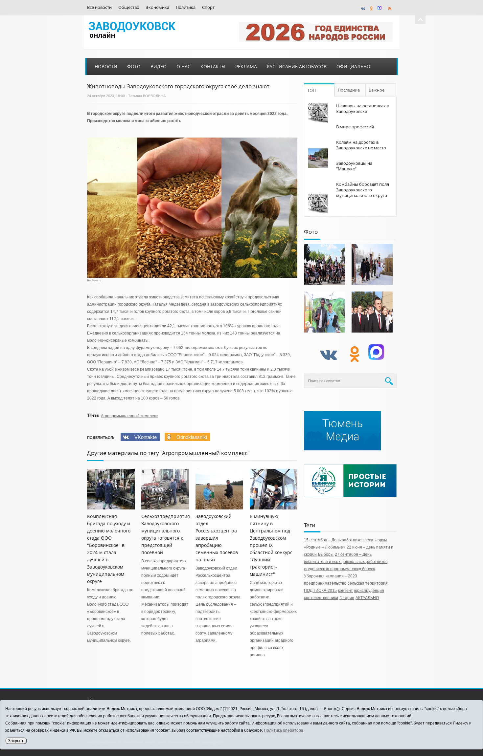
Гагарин (346, 597)
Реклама (246, 66)
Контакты (212, 66)
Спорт (208, 7)
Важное (376, 90)
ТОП (311, 90)
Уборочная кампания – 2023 (330, 576)
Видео (158, 66)
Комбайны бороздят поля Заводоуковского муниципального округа (362, 189)
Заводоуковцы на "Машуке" (354, 166)
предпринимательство (325, 583)
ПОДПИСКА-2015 (320, 590)
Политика (186, 7)
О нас (183, 66)
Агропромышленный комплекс (129, 416)
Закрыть (16, 740)
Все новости (99, 7)
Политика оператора (283, 730)
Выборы (326, 554)
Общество (128, 7)
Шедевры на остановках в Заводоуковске (362, 108)
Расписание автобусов (297, 66)
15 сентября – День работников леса (338, 540)
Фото (134, 66)
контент (345, 590)
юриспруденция (369, 590)
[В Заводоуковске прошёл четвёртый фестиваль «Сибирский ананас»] (324, 312)
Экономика (157, 7)
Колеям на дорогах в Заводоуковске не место (361, 145)
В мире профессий (355, 127)
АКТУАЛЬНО (367, 597)
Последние (349, 90)
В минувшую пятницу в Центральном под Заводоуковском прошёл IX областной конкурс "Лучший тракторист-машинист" (271, 545)
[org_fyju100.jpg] (324, 264)
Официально (353, 66)
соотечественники (321, 597)
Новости (106, 66)
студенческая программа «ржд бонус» (339, 569)
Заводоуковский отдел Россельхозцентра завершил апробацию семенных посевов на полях (217, 538)
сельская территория (368, 583)
